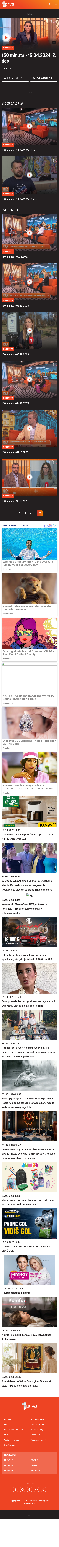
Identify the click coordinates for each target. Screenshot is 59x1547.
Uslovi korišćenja (38, 1425)
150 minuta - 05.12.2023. (15, 354)
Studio (7, 1435)
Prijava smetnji (37, 1430)
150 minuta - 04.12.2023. (16, 403)
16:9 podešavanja (11, 1440)
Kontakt (7, 1419)
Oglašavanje (9, 1445)
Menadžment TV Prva (13, 1430)
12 (39, 513)
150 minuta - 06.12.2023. (15, 305)
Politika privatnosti (38, 1440)
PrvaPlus (8, 1460)
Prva (6, 1425)
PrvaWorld (9, 1471)
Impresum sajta (37, 1419)
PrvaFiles (35, 1471)
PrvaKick (35, 1460)
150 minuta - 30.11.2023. (15, 501)
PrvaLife (35, 1465)
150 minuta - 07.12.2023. (15, 256)
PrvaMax (8, 1465)
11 (33, 513)
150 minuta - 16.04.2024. (19, 150)
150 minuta (8, 145)
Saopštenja (35, 1435)
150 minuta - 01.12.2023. (15, 452)
